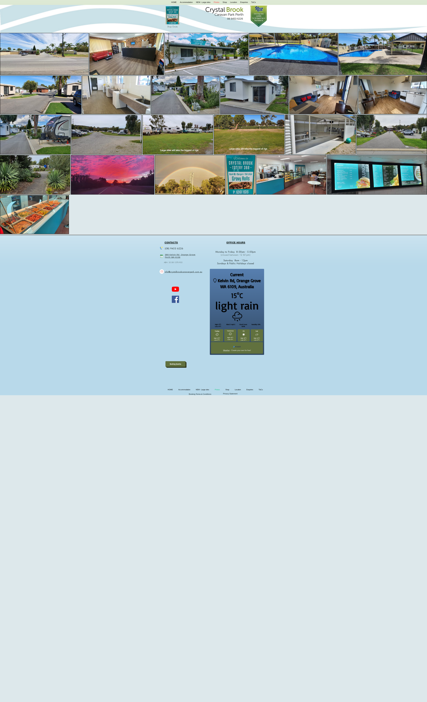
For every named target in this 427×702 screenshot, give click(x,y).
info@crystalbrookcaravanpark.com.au (183, 271)
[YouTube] (175, 289)
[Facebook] (175, 299)
